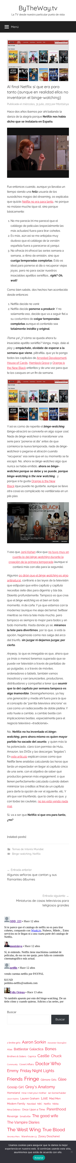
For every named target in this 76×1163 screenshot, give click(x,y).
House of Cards (17, 363)
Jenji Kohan (28, 552)
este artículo (19, 756)
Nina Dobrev (14, 1109)
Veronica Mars (13, 1136)
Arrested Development (51, 358)
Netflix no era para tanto (37, 201)
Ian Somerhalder (57, 1093)
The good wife (45, 1116)
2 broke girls (13, 1042)
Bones (50, 1049)
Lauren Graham (29, 1098)
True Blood (53, 1129)
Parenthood (56, 1109)
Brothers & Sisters (16, 1056)
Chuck (56, 1056)
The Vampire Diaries (23, 1122)
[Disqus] (38, 959)
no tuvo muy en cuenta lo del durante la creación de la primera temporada (39, 557)
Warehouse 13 (29, 1136)
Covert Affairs (26, 1064)
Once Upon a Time (33, 1109)
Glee (62, 1079)
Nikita (55, 1103)
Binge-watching (21, 853)
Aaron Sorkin (34, 1042)
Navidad (31, 1103)
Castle (43, 1055)
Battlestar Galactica (28, 1049)
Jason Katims (13, 1099)
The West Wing (24, 1129)
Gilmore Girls (48, 1079)
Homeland (13, 1092)
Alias (9, 1049)
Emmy (13, 1071)
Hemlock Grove (39, 363)
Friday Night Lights (37, 1071)
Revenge (12, 1116)
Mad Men (55, 1098)
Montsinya (62, 104)
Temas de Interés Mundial (27, 849)
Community (12, 1064)
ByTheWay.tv (38, 8)
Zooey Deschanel (49, 1136)
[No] (71, 1152)
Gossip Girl (15, 1087)
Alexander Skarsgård (57, 1043)
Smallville (25, 1116)
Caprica (32, 1056)
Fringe (31, 1079)
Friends (15, 1079)
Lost (44, 1098)
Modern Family (16, 1103)
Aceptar (38, 1157)
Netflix (37, 853)
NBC (39, 1103)
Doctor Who (48, 1063)
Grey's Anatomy (40, 1086)
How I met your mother (34, 1093)
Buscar (11, 1012)
